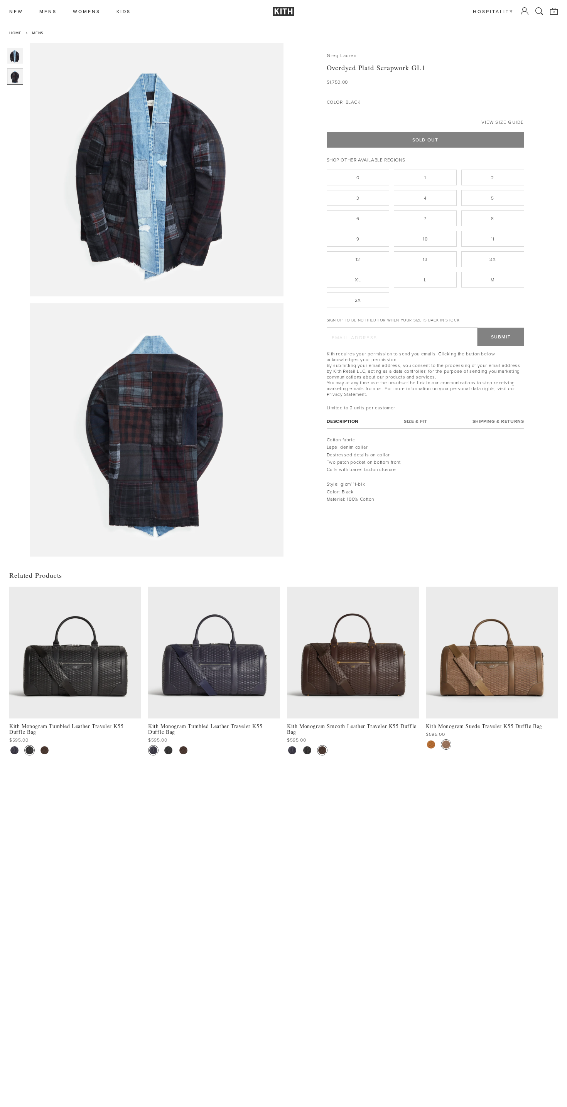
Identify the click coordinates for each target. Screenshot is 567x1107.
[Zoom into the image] (157, 169)
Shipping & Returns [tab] (498, 421)
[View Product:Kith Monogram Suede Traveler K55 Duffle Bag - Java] (446, 744)
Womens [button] (86, 11)
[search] (539, 11)
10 (425, 239)
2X (358, 300)
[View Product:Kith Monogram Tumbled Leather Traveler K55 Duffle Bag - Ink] (14, 750)
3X (492, 259)
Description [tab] (343, 421)
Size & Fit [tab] (415, 421)
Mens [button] (48, 11)
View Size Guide (502, 122)
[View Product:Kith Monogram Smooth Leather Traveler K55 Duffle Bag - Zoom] (44, 750)
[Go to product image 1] (15, 56)
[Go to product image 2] (15, 77)
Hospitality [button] (493, 11)
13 (425, 259)
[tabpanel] (425, 469)
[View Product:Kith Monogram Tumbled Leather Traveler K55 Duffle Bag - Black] (29, 750)
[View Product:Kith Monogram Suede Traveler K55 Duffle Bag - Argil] (431, 744)
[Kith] (283, 11)
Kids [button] (123, 11)
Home (15, 32)
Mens (37, 32)
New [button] (16, 11)
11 (492, 239)
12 (358, 259)
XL (358, 279)
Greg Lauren (342, 55)
